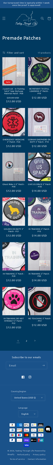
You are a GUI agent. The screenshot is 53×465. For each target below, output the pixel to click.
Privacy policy (39, 454)
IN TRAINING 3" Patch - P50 (39, 275)
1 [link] (18, 340)
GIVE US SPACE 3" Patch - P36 (39, 185)
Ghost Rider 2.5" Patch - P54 (14, 185)
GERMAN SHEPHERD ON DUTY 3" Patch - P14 (39, 140)
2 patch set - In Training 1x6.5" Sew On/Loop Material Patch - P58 (14, 91)
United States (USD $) (25, 397)
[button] (3, 18)
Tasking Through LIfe (24, 450)
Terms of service (17, 459)
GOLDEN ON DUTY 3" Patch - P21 (14, 230)
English (25, 413)
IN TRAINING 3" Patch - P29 (13, 275)
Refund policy (23, 454)
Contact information (37, 459)
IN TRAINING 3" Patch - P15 (39, 230)
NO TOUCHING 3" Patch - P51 (39, 319)
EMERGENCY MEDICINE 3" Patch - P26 (13, 140)
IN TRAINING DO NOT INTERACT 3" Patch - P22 (14, 320)
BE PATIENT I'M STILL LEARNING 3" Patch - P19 (39, 91)
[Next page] (35, 340)
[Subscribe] (43, 365)
